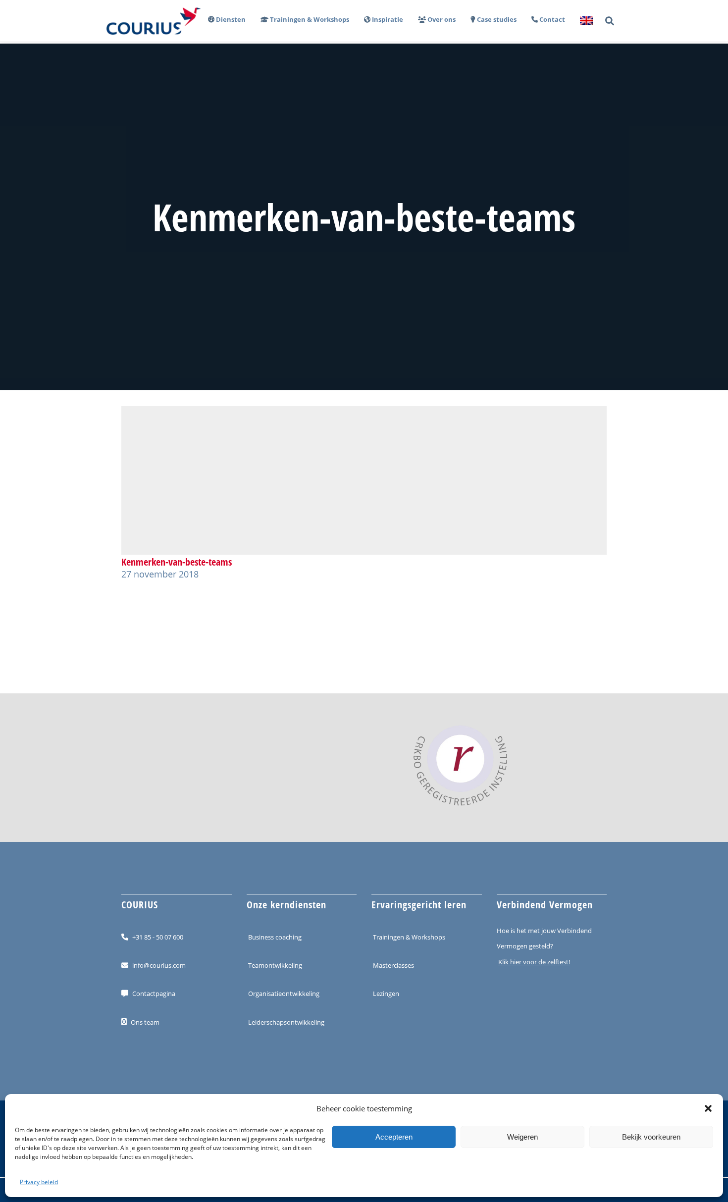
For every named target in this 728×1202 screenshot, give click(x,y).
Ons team (145, 1021)
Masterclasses (393, 965)
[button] (708, 1108)
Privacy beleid (39, 1182)
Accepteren (394, 1137)
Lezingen (386, 993)
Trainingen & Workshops (409, 937)
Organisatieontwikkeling (283, 993)
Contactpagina (153, 993)
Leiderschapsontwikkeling (286, 1021)
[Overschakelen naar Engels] (582, 21)
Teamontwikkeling (275, 965)
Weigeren (522, 1137)
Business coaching (275, 937)
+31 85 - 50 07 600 (157, 937)
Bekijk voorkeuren (651, 1137)
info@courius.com (159, 965)
